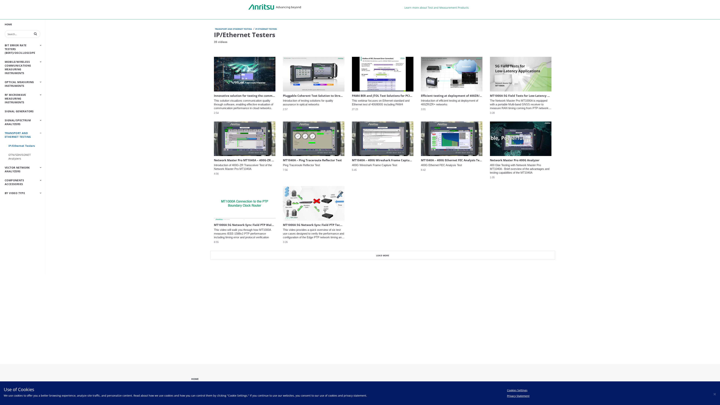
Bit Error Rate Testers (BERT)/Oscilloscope (20, 49)
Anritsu (274, 7)
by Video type (15, 193)
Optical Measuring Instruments (19, 84)
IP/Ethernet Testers (21, 146)
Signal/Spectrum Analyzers (18, 122)
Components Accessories (14, 182)
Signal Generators (19, 111)
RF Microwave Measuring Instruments (15, 98)
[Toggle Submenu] (41, 45)
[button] (35, 33)
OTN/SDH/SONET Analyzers (19, 156)
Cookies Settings (517, 390)
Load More (382, 255)
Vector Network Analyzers (17, 169)
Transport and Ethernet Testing (18, 135)
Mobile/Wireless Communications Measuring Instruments (18, 67)
